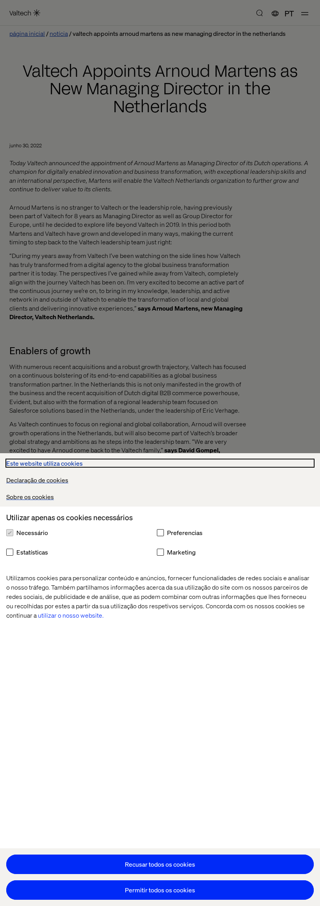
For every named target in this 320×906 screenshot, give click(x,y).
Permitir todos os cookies (160, 890)
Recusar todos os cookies (160, 864)
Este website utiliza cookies (44, 463)
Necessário (32, 532)
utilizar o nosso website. (71, 615)
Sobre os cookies (30, 496)
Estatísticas (32, 552)
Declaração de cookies (37, 480)
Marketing (181, 552)
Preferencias (185, 532)
